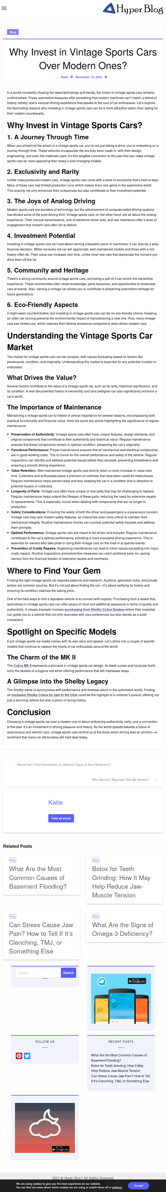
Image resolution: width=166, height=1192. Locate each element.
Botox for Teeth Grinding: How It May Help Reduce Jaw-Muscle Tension (121, 881)
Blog (13, 32)
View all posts (61, 818)
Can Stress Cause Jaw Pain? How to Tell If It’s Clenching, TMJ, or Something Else (41, 937)
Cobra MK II (22, 665)
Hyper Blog (72, 1178)
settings (117, 1187)
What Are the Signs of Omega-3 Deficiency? (122, 929)
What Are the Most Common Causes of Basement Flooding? (38, 877)
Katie (64, 77)
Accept (138, 1186)
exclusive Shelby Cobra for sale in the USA (44, 694)
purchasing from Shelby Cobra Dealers (95, 609)
